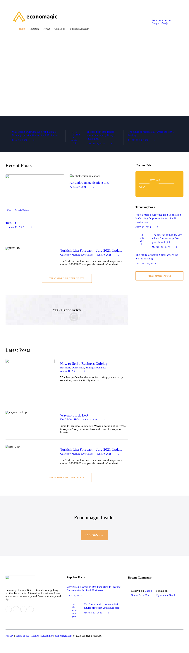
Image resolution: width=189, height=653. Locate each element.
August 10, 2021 (68, 371)
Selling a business (96, 367)
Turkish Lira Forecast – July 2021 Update (91, 250)
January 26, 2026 (138, 140)
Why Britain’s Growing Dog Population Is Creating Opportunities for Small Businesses (35, 133)
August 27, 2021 (78, 187)
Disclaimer (47, 635)
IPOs (9, 210)
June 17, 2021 (90, 419)
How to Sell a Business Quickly (84, 363)
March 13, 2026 (96, 143)
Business (65, 367)
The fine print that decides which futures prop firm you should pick (101, 135)
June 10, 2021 (104, 254)
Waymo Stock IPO (74, 415)
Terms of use (22, 635)
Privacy (9, 635)
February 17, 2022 (15, 227)
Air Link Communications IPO (89, 182)
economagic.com (63, 635)
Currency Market (70, 254)
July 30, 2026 (20, 140)
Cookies (35, 635)
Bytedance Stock (166, 595)
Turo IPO (11, 223)
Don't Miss (87, 254)
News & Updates (22, 210)
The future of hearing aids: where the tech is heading (151, 133)
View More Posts (159, 276)
